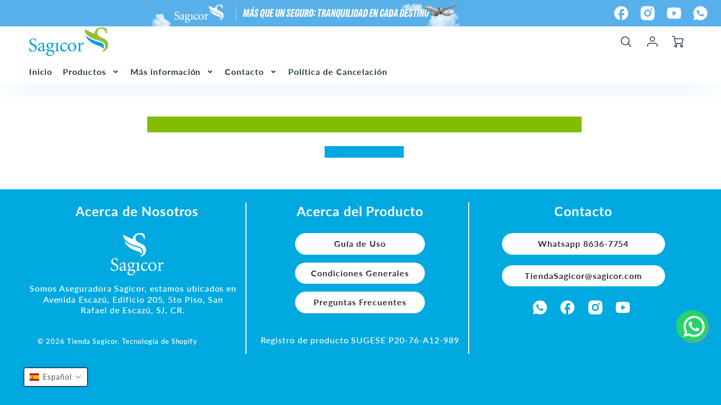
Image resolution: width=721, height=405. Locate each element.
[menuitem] (41, 72)
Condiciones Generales (360, 273)
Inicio (41, 71)
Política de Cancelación (337, 71)
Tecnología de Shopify (159, 341)
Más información (165, 71)
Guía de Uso (360, 243)
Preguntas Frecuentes (360, 302)
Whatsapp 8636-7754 (583, 243)
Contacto (244, 71)
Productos (84, 71)
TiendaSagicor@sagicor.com (583, 276)
